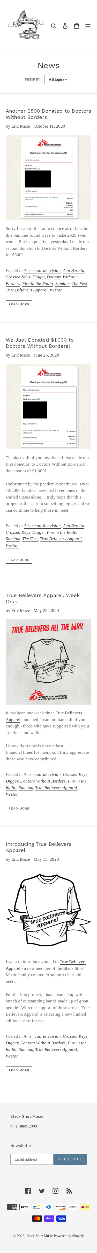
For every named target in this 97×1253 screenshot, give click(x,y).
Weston (56, 290)
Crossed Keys (18, 276)
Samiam (62, 283)
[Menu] (88, 26)
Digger (38, 276)
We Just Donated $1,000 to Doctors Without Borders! (40, 343)
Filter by (32, 79)
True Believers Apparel (27, 290)
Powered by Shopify (69, 1236)
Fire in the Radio (37, 283)
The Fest (79, 283)
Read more (19, 304)
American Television (42, 270)
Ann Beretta (73, 270)
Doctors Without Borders (43, 781)
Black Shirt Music (39, 1236)
